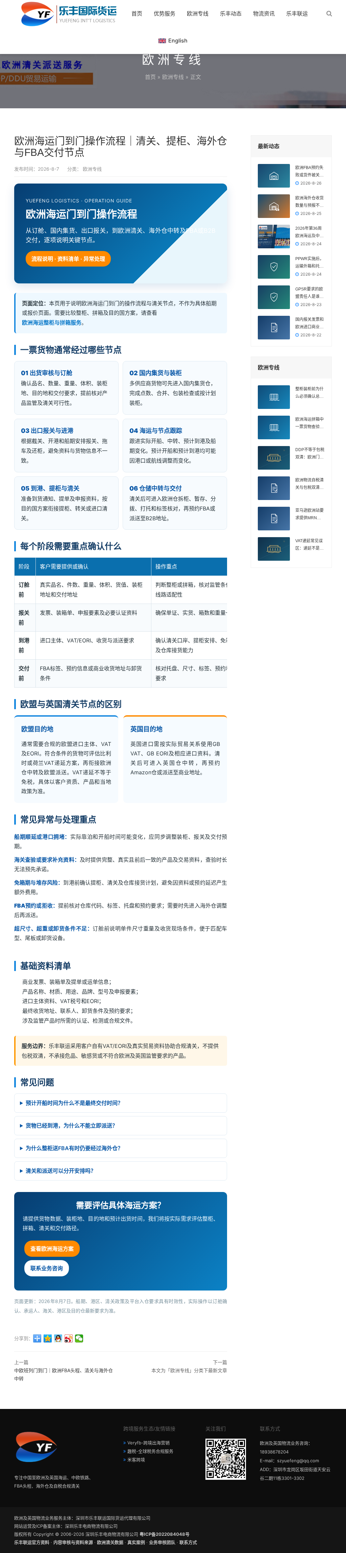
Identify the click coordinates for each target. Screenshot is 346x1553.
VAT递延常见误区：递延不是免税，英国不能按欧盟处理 (309, 545)
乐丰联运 (297, 13)
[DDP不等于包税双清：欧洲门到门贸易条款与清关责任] (274, 458)
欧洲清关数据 (110, 1542)
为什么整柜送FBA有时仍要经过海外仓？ (74, 1148)
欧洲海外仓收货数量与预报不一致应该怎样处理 (309, 202)
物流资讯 (264, 13)
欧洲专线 (197, 13)
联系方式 (188, 1542)
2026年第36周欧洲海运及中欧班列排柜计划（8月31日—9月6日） (309, 233)
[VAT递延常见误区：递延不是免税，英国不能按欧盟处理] (274, 549)
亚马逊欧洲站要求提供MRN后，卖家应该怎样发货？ (309, 515)
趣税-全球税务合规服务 (150, 1451)
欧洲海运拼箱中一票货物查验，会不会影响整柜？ (309, 424)
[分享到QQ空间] (48, 1338)
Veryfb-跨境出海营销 (148, 1442)
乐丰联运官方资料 (31, 1542)
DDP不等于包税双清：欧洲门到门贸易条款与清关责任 (309, 454)
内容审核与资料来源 (73, 1542)
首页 (136, 13)
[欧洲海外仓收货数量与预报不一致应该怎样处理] (274, 206)
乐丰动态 (231, 13)
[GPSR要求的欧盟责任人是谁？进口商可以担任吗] (274, 297)
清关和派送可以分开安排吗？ (61, 1170)
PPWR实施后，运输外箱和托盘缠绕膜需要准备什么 (309, 263)
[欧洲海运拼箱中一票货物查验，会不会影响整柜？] (274, 427)
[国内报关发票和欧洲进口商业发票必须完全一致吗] (274, 327)
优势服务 (164, 13)
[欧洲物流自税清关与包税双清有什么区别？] (274, 488)
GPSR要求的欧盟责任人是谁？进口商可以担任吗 (309, 293)
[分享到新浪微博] (69, 1338)
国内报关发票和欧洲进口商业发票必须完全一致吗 (309, 324)
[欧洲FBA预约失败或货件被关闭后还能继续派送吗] (274, 176)
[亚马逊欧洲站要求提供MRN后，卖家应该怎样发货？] (274, 518)
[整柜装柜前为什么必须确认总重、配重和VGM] (274, 397)
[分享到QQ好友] (58, 1338)
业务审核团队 (162, 1542)
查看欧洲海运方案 (52, 1248)
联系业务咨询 (46, 1268)
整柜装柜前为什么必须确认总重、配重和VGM (309, 393)
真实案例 (136, 1542)
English (178, 40)
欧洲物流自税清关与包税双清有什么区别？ (309, 484)
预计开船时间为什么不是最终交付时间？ (74, 1103)
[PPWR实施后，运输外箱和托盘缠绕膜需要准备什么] (274, 267)
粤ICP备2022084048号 (165, 1534)
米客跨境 (136, 1459)
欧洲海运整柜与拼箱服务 (51, 322)
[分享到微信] (79, 1338)
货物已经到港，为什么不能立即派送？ (72, 1125)
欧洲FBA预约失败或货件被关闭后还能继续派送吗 (309, 172)
